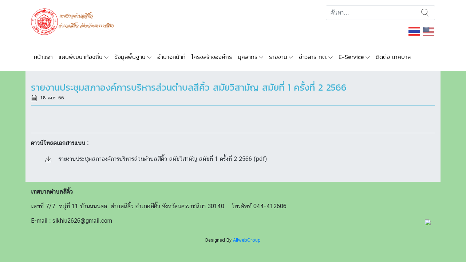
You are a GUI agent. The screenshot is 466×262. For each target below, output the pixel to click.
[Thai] (414, 30)
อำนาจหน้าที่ (171, 56)
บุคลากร (247, 56)
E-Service (351, 56)
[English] (429, 30)
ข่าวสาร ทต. (313, 56)
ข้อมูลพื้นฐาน (130, 56)
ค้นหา (425, 13)
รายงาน (278, 56)
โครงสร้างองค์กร (211, 56)
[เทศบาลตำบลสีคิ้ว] (75, 20)
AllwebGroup (247, 240)
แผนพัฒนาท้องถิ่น (81, 56)
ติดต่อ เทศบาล (393, 56)
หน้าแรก (43, 56)
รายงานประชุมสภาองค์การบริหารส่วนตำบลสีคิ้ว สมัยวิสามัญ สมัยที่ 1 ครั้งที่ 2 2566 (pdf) (162, 158)
